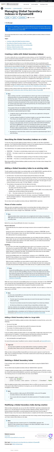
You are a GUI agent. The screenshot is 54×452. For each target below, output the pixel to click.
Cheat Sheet (7, 435)
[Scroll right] (49, 4)
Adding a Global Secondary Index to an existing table (19, 45)
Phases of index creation (22, 426)
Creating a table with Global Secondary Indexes (18, 41)
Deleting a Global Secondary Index (15, 47)
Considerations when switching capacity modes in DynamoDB (28, 90)
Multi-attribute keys (17, 444)
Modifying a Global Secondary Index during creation (19, 49)
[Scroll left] (22, 4)
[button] (8, 22)
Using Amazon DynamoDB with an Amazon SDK (15, 437)
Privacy (12, 450)
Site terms (16, 450)
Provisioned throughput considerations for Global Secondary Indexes (29, 86)
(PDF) (24, 29)
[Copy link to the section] (3, 54)
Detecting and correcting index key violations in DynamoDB (30, 312)
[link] (27, 8)
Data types (47, 78)
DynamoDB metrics (46, 341)
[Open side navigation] (2, 8)
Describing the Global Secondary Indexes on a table (19, 43)
